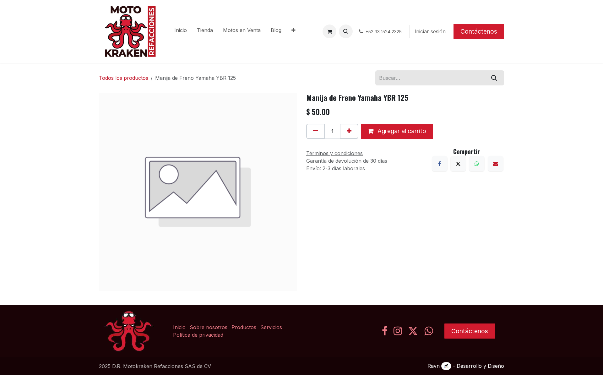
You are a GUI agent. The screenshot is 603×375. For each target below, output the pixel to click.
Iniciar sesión (430, 31)
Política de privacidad (198, 335)
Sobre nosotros (208, 327)
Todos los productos (123, 78)
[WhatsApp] (476, 163)
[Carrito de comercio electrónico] (329, 31)
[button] (346, 31)
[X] (458, 163)
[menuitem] (180, 31)
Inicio (179, 327)
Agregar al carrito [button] (401, 131)
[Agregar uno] (349, 131)
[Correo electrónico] (495, 163)
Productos (243, 327)
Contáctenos (478, 31)
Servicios (271, 327)
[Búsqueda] (494, 77)
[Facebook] (439, 163)
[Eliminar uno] (315, 131)
